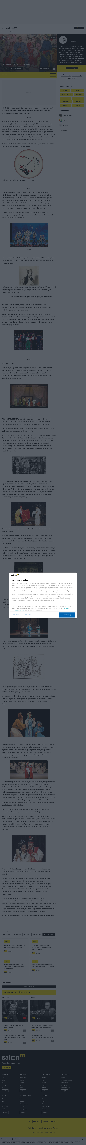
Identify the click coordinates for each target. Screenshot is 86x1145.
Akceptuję (67, 615)
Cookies (22, 610)
